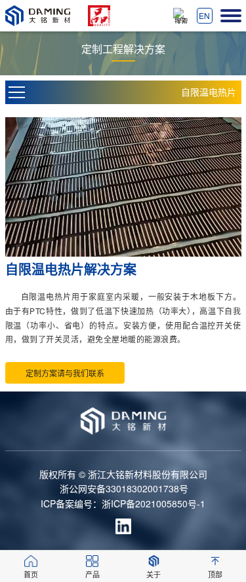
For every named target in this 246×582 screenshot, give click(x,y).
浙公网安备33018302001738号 (124, 488)
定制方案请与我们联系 (65, 372)
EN (204, 15)
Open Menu (17, 92)
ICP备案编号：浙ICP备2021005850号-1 (123, 503)
